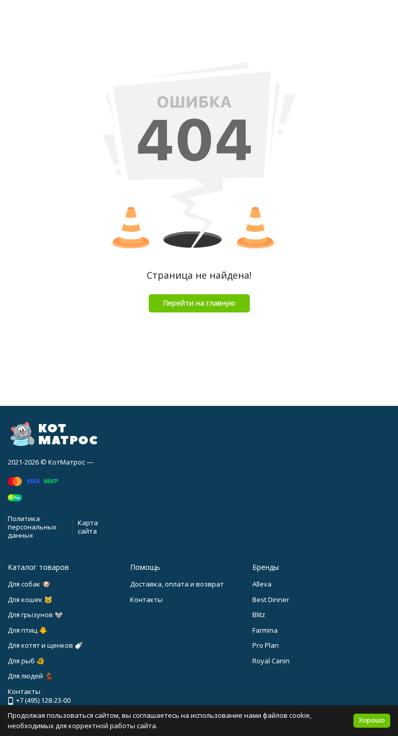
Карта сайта (88, 527)
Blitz (258, 614)
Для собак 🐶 (29, 584)
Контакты (146, 599)
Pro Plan (265, 645)
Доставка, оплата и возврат (177, 584)
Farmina (265, 630)
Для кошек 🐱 (30, 599)
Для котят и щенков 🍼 (45, 645)
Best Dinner (270, 599)
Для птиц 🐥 (27, 630)
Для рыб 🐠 (26, 660)
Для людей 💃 (30, 675)
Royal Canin (271, 660)
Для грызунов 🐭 (35, 614)
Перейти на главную (199, 303)
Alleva (262, 584)
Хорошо (372, 720)
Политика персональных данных (32, 526)
